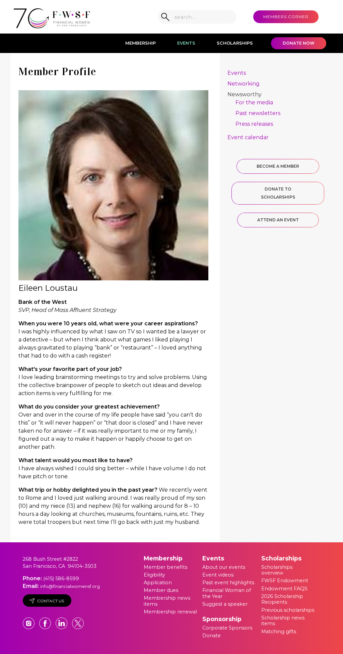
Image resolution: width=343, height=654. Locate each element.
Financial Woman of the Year (226, 593)
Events (186, 43)
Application (158, 583)
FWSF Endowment (284, 581)
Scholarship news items (282, 621)
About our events (223, 567)
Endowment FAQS (284, 589)
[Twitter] (78, 620)
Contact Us (50, 600)
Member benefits (165, 567)
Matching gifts (278, 632)
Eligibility (154, 575)
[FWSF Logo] (51, 17)
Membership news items (167, 601)
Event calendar (248, 137)
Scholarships (235, 43)
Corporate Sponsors (227, 628)
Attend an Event (278, 219)
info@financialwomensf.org (70, 586)
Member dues (161, 590)
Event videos (217, 575)
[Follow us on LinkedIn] (62, 620)
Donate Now (299, 43)
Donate (211, 636)
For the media (254, 102)
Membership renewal (170, 612)
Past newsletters (257, 113)
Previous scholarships (287, 610)
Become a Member (278, 166)
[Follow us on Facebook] (45, 620)
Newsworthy (244, 94)
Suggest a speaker (225, 604)
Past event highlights (228, 583)
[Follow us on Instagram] (29, 620)
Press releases (254, 124)
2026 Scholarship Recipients (282, 599)
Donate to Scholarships (278, 193)
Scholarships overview (276, 570)
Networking (243, 83)
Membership (140, 43)
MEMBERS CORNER (285, 16)
